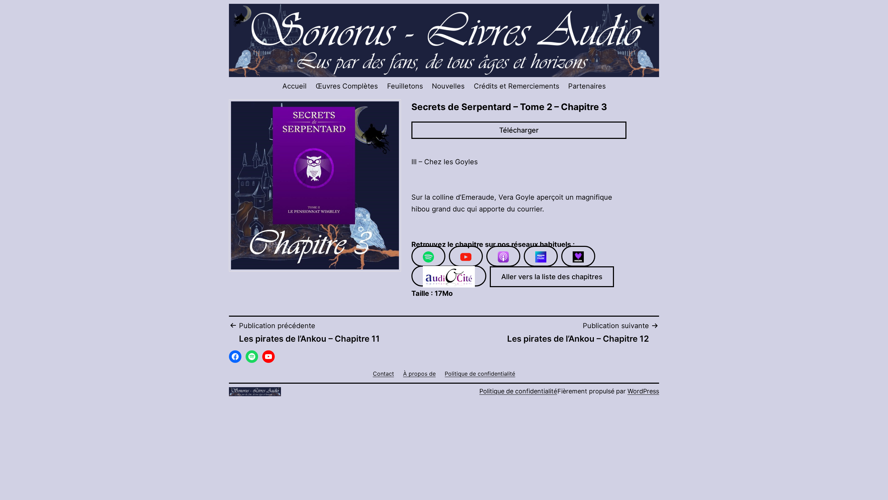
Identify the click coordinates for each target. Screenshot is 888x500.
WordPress (643, 391)
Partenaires (587, 86)
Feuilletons (405, 86)
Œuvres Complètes (347, 86)
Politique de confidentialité (518, 391)
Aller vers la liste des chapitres (552, 277)
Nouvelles (448, 86)
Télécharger (519, 130)
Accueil (294, 86)
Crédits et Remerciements (516, 86)
